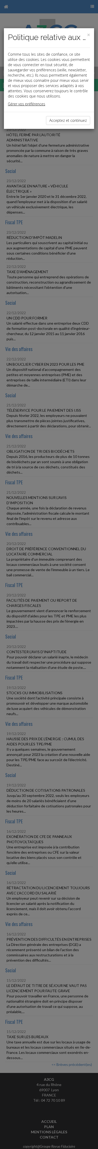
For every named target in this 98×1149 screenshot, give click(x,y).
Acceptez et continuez (68, 120)
